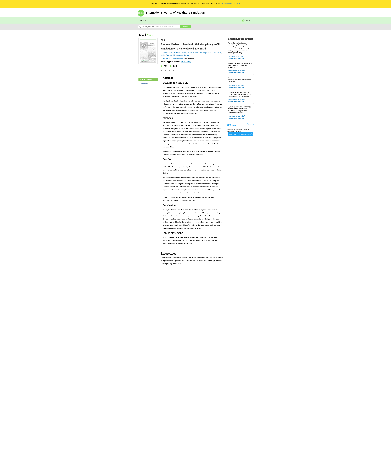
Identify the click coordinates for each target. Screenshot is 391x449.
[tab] (148, 80)
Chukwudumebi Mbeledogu (197, 53)
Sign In (247, 21)
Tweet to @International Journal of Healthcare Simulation (241, 134)
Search (185, 27)
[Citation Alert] (174, 70)
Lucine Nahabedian (214, 53)
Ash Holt (173, 55)
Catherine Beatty (180, 53)
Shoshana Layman (167, 53)
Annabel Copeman (183, 55)
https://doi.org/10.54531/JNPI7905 (172, 58)
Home (141, 35)
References (144, 83)
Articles (142, 20)
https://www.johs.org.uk (230, 3)
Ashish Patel (165, 55)
